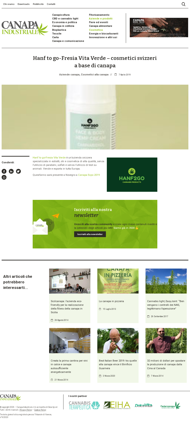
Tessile (56, 33)
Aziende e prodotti (100, 18)
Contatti (51, 4)
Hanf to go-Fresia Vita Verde (49, 157)
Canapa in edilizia (63, 26)
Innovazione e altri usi (103, 37)
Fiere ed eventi (98, 22)
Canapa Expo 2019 (89, 174)
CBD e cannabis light (65, 18)
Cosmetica (96, 29)
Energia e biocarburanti (103, 33)
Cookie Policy (40, 410)
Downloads (24, 4)
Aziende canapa (69, 74)
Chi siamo (8, 4)
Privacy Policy (25, 410)
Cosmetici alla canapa (94, 74)
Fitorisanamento (99, 14)
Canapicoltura (61, 14)
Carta (55, 37)
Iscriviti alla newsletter (90, 234)
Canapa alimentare (100, 26)
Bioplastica (59, 29)
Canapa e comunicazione (68, 41)
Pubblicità (38, 4)
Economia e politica (64, 22)
